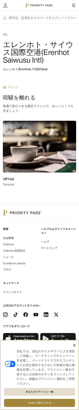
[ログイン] (5, 5)
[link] (21, 339)
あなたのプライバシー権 (39, 392)
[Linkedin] (46, 314)
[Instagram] (5, 314)
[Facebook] (25, 314)
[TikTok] (15, 314)
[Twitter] (56, 314)
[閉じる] (74, 345)
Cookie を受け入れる (39, 403)
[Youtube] (36, 314)
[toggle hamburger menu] (73, 5)
